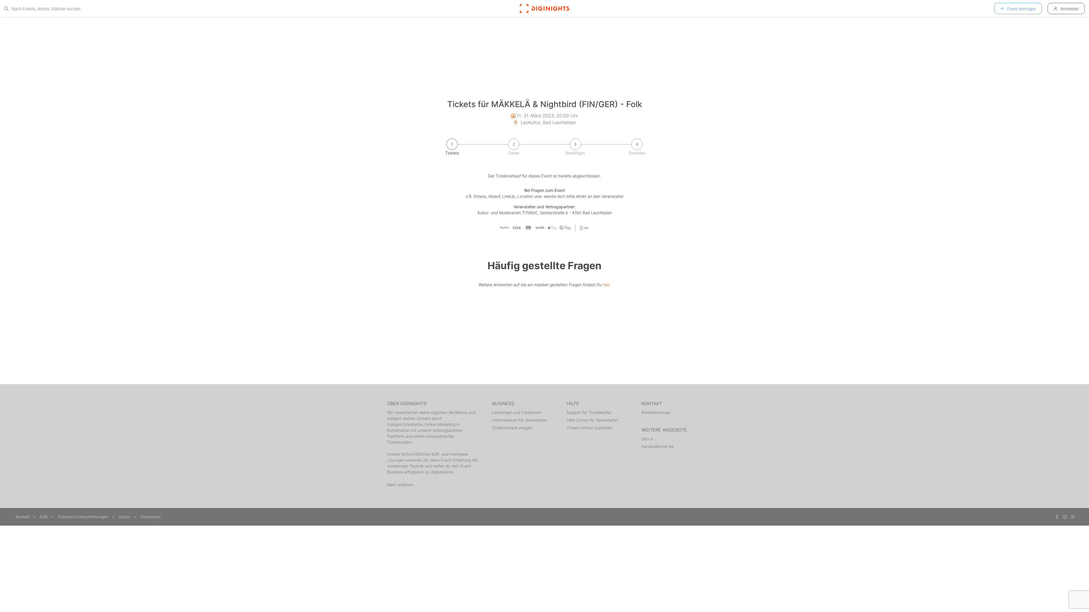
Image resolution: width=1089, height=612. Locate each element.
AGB (44, 516)
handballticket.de (657, 446)
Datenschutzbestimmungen (83, 516)
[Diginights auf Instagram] (1064, 516)
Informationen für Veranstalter (519, 420)
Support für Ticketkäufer (589, 412)
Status (125, 516)
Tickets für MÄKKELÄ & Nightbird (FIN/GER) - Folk (544, 104)
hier (606, 284)
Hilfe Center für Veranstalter (592, 420)
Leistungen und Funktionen (517, 412)
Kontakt (23, 516)
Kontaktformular (656, 412)
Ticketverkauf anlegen (512, 427)
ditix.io (647, 438)
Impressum (151, 516)
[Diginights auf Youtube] (1071, 516)
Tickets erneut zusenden (589, 427)
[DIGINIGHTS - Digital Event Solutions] (544, 8)
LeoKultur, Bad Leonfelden (547, 122)
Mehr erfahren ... (402, 484)
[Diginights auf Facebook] (1056, 516)
